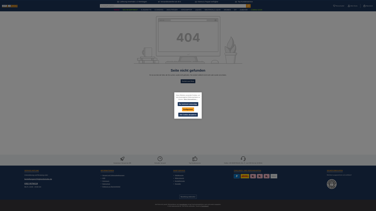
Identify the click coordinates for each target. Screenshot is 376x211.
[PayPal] (237, 176)
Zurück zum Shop (188, 81)
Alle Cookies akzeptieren (188, 114)
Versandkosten (183, 204)
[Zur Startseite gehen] (10, 6)
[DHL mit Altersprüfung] (245, 176)
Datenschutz (106, 184)
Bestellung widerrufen (188, 197)
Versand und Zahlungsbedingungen (113, 175)
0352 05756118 (31, 183)
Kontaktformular (180, 181)
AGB (103, 178)
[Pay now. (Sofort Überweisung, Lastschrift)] (260, 176)
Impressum (105, 181)
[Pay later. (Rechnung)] (266, 176)
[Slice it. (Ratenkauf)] (253, 176)
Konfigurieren (188, 109)
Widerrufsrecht (179, 178)
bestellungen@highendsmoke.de (38, 179)
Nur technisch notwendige (188, 104)
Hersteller (178, 184)
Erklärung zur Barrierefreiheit (111, 186)
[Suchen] (248, 6)
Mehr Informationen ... (191, 99)
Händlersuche (179, 175)
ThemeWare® (205, 206)
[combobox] (173, 6)
